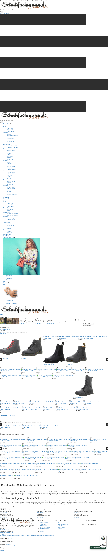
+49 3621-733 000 (5, 529)
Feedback (42, 531)
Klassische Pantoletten (11, 194)
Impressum (60, 530)
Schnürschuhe (6, 144)
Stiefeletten (5, 171)
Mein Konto (2, 13)
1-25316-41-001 (29, 370)
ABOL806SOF (80, 397)
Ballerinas (5, 165)
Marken (4, 281)
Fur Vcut (57, 440)
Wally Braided (7, 440)
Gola (53, 376)
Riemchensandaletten (11, 137)
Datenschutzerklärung (63, 524)
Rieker (70, 403)
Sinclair (65, 338)
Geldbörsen (9, 278)
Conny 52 (7, 446)
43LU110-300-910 (34, 409)
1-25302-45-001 (51, 338)
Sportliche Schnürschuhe (12, 147)
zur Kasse (14, 546)
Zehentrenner (9, 140)
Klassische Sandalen (11, 224)
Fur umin (66, 465)
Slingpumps (9, 157)
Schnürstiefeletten (10, 172)
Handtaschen (9, 275)
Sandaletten (6, 132)
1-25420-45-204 (28, 376)
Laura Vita (38, 370)
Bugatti (71, 440)
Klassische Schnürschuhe (12, 213)
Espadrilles (9, 190)
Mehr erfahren (3, 512)
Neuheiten (5, 283)
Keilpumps (8, 153)
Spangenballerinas (10, 168)
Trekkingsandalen (10, 141)
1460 (90, 403)
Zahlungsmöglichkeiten (45, 527)
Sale (4, 284)
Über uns (60, 525)
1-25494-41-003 (64, 370)
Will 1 (32, 440)
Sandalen (8, 134)
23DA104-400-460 (11, 415)
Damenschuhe (6, 123)
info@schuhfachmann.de (6, 532)
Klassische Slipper (10, 187)
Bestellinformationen (44, 522)
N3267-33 (74, 403)
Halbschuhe (5, 185)
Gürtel (7, 280)
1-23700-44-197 (31, 458)
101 (27, 358)
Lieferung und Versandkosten (43, 524)
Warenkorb (8, 546)
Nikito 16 (19, 471)
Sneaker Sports (10, 131)
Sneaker (5, 126)
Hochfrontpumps (10, 154)
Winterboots (9, 175)
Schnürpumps (9, 156)
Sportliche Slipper (10, 188)
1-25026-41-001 (84, 409)
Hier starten (8, 544)
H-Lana (41, 465)
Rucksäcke (8, 277)
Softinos (75, 397)
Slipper (8, 210)
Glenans (75, 440)
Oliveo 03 (43, 370)
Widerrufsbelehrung (44, 528)
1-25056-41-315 (64, 409)
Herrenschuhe (6, 199)
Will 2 (51, 446)
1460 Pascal (7, 427)
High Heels (5, 160)
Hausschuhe (6, 197)
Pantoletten (5, 193)
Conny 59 (50, 458)
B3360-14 (25, 465)
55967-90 (99, 452)
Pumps (4, 149)
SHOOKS (10, 317)
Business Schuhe (7, 207)
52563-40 (85, 465)
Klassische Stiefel (10, 181)
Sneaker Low (9, 128)
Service (4, 535)
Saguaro (29, 440)
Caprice (15, 403)
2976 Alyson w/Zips (88, 338)
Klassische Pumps (10, 150)
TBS (36, 471)
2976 (72, 364)
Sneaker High (9, 129)
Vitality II (5, 465)
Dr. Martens (23, 358)
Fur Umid (33, 446)
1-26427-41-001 (51, 364)
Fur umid (57, 452)
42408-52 (4, 477)
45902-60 (48, 409)
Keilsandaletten (10, 143)
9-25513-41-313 (21, 403)
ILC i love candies (51, 440)
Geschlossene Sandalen (12, 135)
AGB (59, 522)
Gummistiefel (9, 184)
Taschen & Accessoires (8, 237)
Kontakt (60, 528)
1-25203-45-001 (62, 403)
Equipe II (57, 376)
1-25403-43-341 (78, 370)
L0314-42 (27, 427)
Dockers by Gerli (25, 409)
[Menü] (106, 536)
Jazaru (38, 471)
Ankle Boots (9, 177)
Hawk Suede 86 (5, 370)
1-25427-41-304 (45, 376)
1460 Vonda (7, 409)
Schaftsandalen (10, 138)
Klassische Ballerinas (11, 166)
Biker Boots (9, 178)
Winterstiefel (9, 182)
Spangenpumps (10, 151)
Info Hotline (42, 530)
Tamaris (45, 338)
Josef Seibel (45, 458)
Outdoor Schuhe (7, 234)
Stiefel (4, 179)
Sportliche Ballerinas (11, 169)
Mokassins (8, 191)
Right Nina (5, 376)
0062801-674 (8, 358)
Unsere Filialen (61, 527)
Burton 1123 (78, 452)
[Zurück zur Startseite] (24, 5)
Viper (33, 403)
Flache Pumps (9, 159)
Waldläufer (36, 465)
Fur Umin (9, 452)
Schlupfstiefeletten (10, 174)
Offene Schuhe (6, 222)
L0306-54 (95, 440)
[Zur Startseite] (24, 310)
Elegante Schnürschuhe (12, 146)
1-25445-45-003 (7, 403)
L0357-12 (4, 471)
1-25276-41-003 (93, 370)
